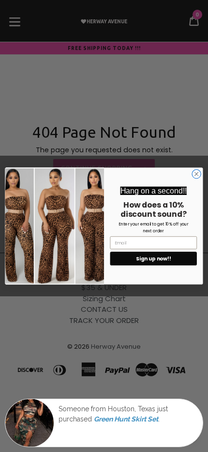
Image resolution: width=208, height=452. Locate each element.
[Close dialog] (196, 174)
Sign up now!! (153, 258)
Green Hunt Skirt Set (126, 419)
